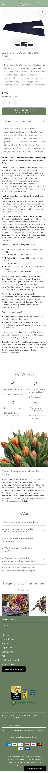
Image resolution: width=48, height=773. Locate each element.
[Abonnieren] (44, 725)
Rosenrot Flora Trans (20, 756)
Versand (39, 762)
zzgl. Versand (13, 96)
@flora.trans (24, 590)
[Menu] (3, 4)
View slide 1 (20, 463)
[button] (38, 4)
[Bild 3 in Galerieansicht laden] (30, 44)
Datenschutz (7, 651)
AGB (4, 655)
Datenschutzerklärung (34, 759)
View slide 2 (28, 463)
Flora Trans (6, 60)
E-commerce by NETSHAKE (15, 759)
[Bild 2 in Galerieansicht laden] (24, 44)
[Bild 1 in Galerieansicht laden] (18, 44)
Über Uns (6, 635)
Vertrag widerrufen (13, 669)
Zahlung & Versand (10, 660)
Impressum (7, 647)
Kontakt (5, 643)
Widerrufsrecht (8, 664)
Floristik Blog (8, 639)
